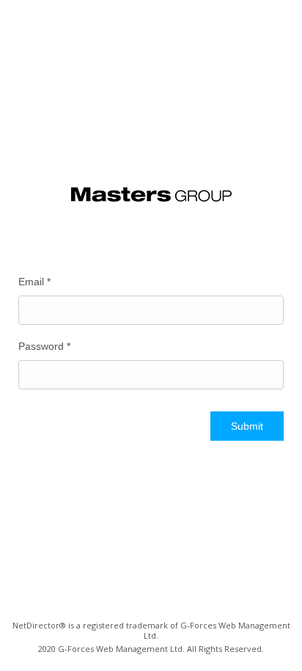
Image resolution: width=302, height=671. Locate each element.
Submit (247, 426)
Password (44, 346)
